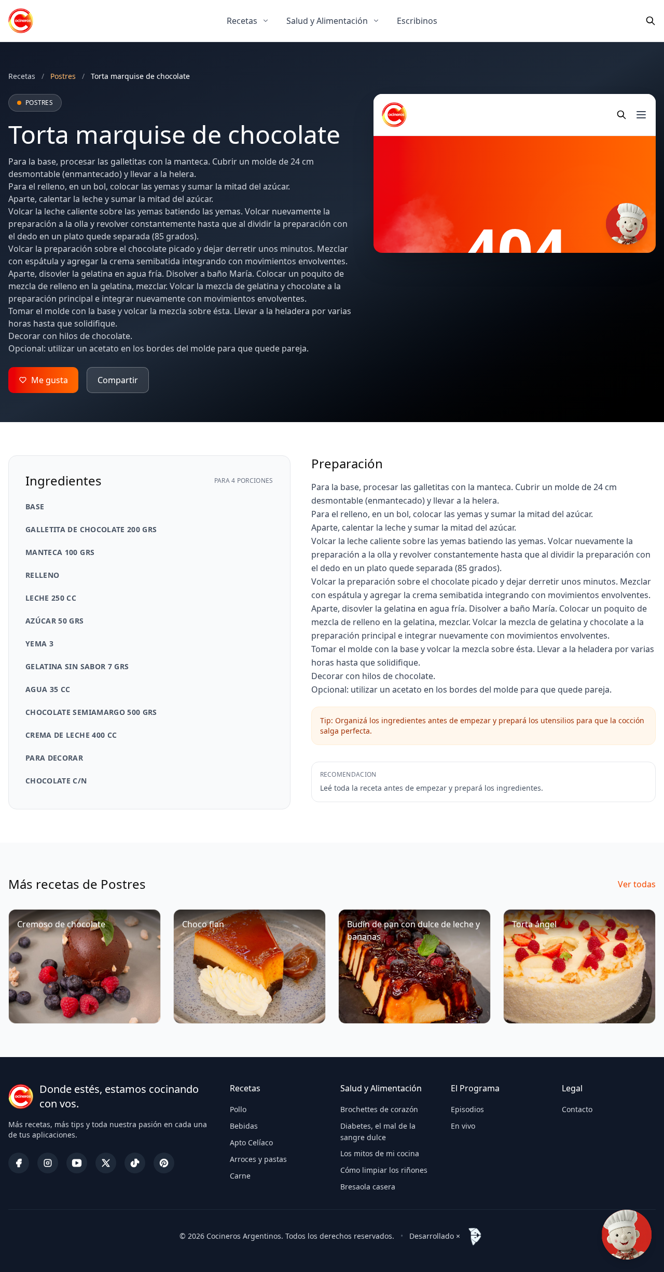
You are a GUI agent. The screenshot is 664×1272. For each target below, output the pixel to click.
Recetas (242, 20)
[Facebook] (18, 1163)
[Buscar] (650, 21)
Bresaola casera (367, 1187)
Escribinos (417, 20)
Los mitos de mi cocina (379, 1153)
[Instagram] (47, 1163)
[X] (105, 1163)
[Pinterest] (164, 1163)
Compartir (118, 380)
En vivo (463, 1126)
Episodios (467, 1109)
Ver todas (637, 884)
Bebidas (244, 1126)
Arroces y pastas (258, 1159)
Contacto (577, 1109)
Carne (240, 1176)
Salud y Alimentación (327, 20)
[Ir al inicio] (20, 20)
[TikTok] (135, 1163)
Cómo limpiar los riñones (383, 1170)
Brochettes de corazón (379, 1109)
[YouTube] (76, 1163)
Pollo (238, 1109)
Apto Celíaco (251, 1142)
